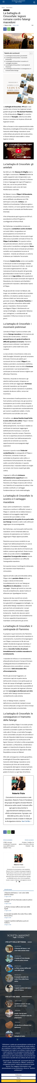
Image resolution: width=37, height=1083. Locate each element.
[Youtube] (20, 881)
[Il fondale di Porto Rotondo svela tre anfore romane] (9, 958)
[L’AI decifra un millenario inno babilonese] (9, 1025)
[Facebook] (5, 29)
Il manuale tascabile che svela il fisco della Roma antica (18, 915)
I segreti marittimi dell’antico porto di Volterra (16, 922)
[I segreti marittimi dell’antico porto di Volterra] (9, 988)
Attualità (17, 1033)
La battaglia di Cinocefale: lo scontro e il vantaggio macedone (17, 62)
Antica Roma (9, 7)
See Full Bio (26, 821)
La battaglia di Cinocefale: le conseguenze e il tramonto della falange (18, 69)
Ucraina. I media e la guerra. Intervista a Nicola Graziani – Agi (26, 844)
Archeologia (17, 946)
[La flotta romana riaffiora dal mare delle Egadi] (9, 968)
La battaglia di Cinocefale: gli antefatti (16, 55)
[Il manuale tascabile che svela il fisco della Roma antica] (9, 978)
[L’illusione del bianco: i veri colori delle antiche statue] (9, 949)
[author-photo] (18, 862)
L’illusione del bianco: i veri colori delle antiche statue (16, 893)
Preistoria (17, 1010)
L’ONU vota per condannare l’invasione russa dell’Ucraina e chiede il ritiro (9, 845)
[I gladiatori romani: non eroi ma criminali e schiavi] (9, 1003)
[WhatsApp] (9, 29)
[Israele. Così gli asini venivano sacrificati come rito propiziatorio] (9, 1013)
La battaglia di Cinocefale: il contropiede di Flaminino (18, 66)
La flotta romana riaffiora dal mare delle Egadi (17, 907)
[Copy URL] (13, 29)
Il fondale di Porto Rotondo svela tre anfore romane (18, 900)
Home (3, 7)
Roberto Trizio (8, 25)
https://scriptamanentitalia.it (18, 867)
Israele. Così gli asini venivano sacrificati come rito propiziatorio (22, 1015)
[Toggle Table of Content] (30, 53)
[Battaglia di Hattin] (9, 1034)
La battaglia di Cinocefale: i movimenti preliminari (16, 58)
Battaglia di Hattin (19, 1036)
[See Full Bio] (31, 821)
